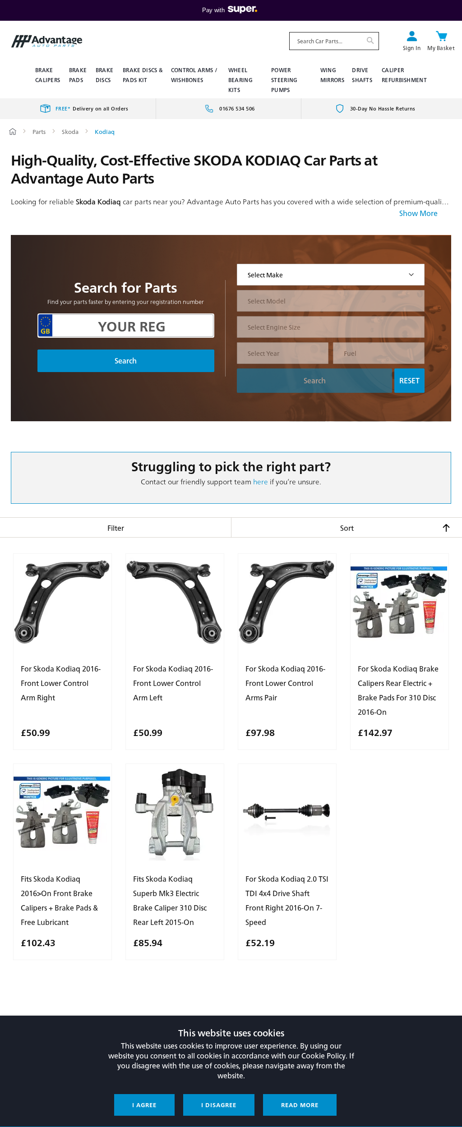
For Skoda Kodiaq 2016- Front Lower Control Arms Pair (285, 683)
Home (12, 131)
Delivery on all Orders (92, 108)
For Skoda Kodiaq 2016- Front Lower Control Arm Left (173, 683)
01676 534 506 (237, 108)
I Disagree (218, 1105)
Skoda (71, 131)
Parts (39, 131)
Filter (115, 528)
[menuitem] (48, 74)
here (260, 481)
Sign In (411, 47)
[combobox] (334, 41)
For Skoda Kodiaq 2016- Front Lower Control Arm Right (61, 683)
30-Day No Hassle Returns (383, 108)
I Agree (144, 1105)
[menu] (231, 79)
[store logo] (46, 41)
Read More (300, 1105)
